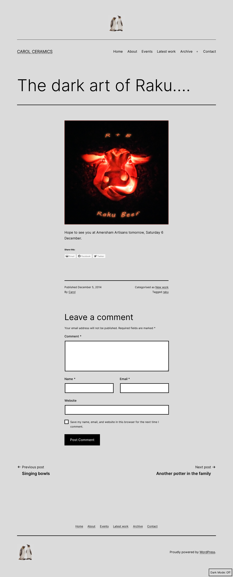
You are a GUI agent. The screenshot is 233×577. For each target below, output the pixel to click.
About (132, 51)
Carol (72, 292)
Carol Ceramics (35, 51)
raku (166, 292)
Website (70, 400)
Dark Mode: (217, 572)
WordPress (207, 552)
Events (147, 51)
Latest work (166, 51)
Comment (72, 336)
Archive (186, 51)
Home (118, 51)
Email (125, 379)
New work (162, 287)
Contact (209, 51)
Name (69, 379)
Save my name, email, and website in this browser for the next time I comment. (114, 424)
